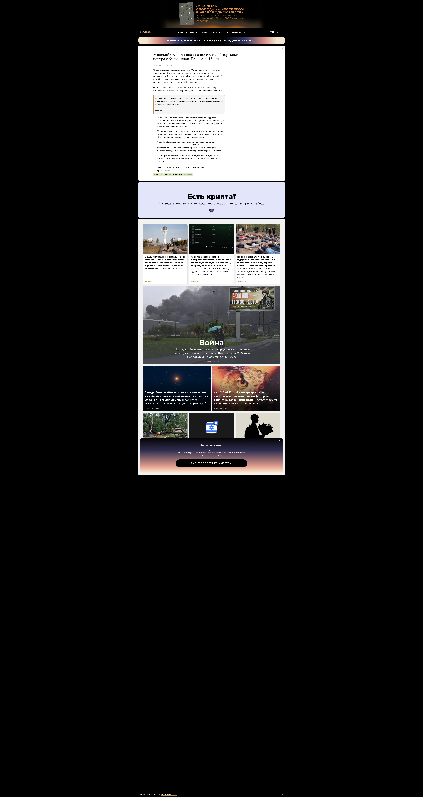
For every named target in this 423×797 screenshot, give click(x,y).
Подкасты (215, 32)
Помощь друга (238, 32)
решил (191, 118)
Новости (182, 32)
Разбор (204, 32)
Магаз (225, 32)
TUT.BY (176, 65)
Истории (194, 32)
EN (282, 32)
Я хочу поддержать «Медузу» (211, 463)
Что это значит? (169, 795)
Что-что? (167, 171)
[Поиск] (277, 32)
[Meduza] (145, 31)
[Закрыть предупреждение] (282, 794)
